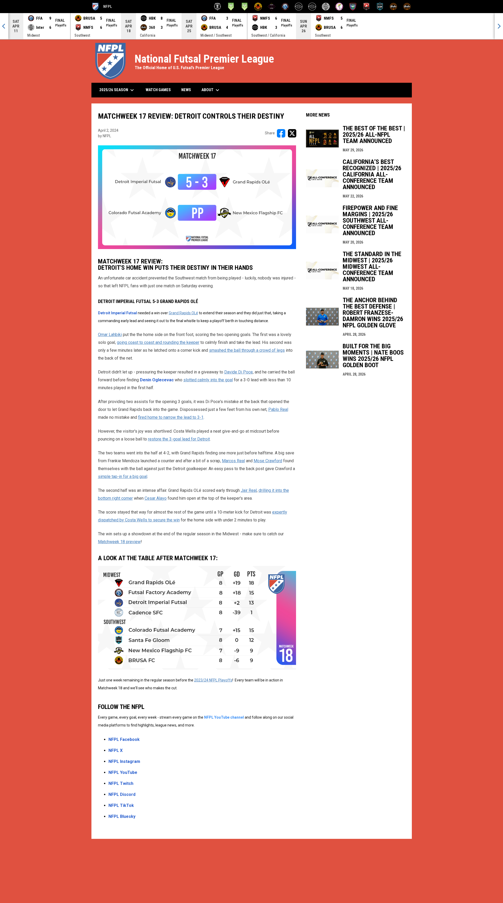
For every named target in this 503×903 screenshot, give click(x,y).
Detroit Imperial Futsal (118, 313)
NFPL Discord (121, 794)
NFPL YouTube (122, 772)
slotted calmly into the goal (208, 379)
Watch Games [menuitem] (160, 89)
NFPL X (115, 750)
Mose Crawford (268, 460)
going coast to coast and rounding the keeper (158, 342)
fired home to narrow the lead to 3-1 (171, 417)
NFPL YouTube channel (224, 717)
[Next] (499, 26)
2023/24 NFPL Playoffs (213, 680)
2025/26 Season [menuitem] (117, 90)
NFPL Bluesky (121, 816)
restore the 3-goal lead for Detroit (179, 439)
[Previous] (4, 26)
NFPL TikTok (121, 805)
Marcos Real (233, 460)
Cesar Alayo (156, 498)
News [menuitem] (186, 89)
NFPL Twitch (120, 783)
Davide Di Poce (238, 372)
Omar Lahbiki (110, 334)
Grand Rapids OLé (183, 313)
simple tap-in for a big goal (122, 476)
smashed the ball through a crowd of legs (247, 350)
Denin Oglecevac (157, 379)
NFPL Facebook (124, 739)
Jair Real (249, 490)
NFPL (101, 7)
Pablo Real (278, 409)
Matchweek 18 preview (119, 541)
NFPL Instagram (124, 761)
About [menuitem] (211, 90)
